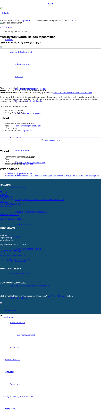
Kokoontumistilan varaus (11, 204)
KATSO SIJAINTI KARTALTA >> (13, 255)
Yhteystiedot (5, 206)
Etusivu (3, 192)
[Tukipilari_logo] (5, 13)
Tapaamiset (27, 130)
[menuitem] (58, 200)
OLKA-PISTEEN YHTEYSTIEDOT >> (16, 260)
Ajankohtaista (6, 197)
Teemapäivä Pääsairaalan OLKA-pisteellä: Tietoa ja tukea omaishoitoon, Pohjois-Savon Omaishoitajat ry (52, 176)
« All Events (5, 27)
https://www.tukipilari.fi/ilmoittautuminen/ (72, 93)
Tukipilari (4, 194)
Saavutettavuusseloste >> (11, 219)
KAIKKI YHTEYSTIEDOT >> (12, 251)
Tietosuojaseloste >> (9, 214)
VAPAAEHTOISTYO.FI (56, 296)
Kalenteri (4, 201)
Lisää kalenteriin (51, 140)
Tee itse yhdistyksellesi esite (18, 173)
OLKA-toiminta (6, 199)
